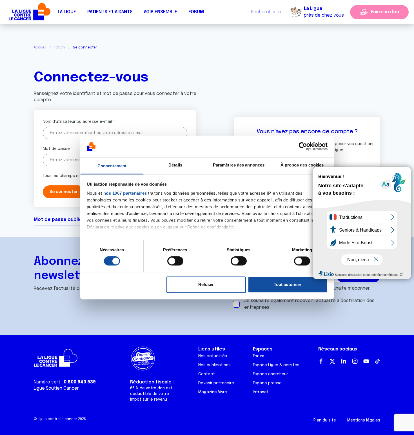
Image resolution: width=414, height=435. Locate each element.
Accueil (40, 47)
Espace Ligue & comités (276, 365)
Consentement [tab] (111, 165)
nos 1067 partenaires (125, 193)
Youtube (366, 361)
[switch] (175, 261)
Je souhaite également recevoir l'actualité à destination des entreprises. (309, 304)
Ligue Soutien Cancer (56, 388)
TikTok (377, 361)
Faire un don (385, 12)
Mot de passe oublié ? (60, 219)
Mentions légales (363, 420)
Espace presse (267, 383)
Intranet (261, 392)
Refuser (206, 284)
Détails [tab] (175, 165)
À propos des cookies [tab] (302, 165)
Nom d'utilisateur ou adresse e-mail (77, 122)
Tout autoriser (287, 284)
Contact (206, 374)
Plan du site (324, 420)
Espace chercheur (270, 374)
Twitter (332, 361)
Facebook (321, 361)
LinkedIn (343, 361)
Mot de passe (56, 149)
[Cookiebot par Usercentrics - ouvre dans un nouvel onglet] (303, 146)
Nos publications (214, 365)
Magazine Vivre (212, 392)
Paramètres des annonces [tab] (238, 165)
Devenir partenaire (216, 383)
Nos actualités (212, 356)
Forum (196, 12)
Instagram (355, 361)
